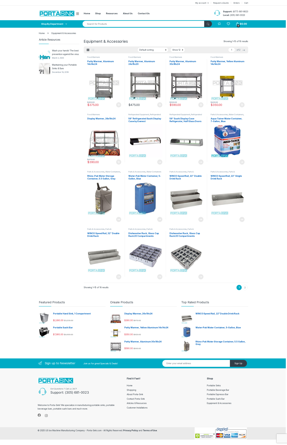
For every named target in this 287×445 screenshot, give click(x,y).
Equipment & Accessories (219, 403)
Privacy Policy (130, 430)
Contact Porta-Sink (136, 399)
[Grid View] (88, 50)
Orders (236, 3)
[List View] (93, 50)
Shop (98, 13)
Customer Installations (137, 407)
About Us (128, 13)
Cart (246, 3)
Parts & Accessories (219, 114)
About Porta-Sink (135, 394)
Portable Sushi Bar (216, 399)
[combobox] (143, 24)
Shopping (131, 390)
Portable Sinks (214, 385)
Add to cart (118, 104)
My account (200, 3)
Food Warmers (93, 57)
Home (87, 13)
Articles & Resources (137, 403)
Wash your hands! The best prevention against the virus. (65, 52)
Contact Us (144, 13)
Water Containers (236, 114)
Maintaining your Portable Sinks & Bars (64, 67)
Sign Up (238, 363)
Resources (112, 13)
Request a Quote (221, 3)
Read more (159, 162)
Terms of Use (150, 430)
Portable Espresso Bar (217, 394)
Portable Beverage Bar (218, 390)
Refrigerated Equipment (138, 114)
